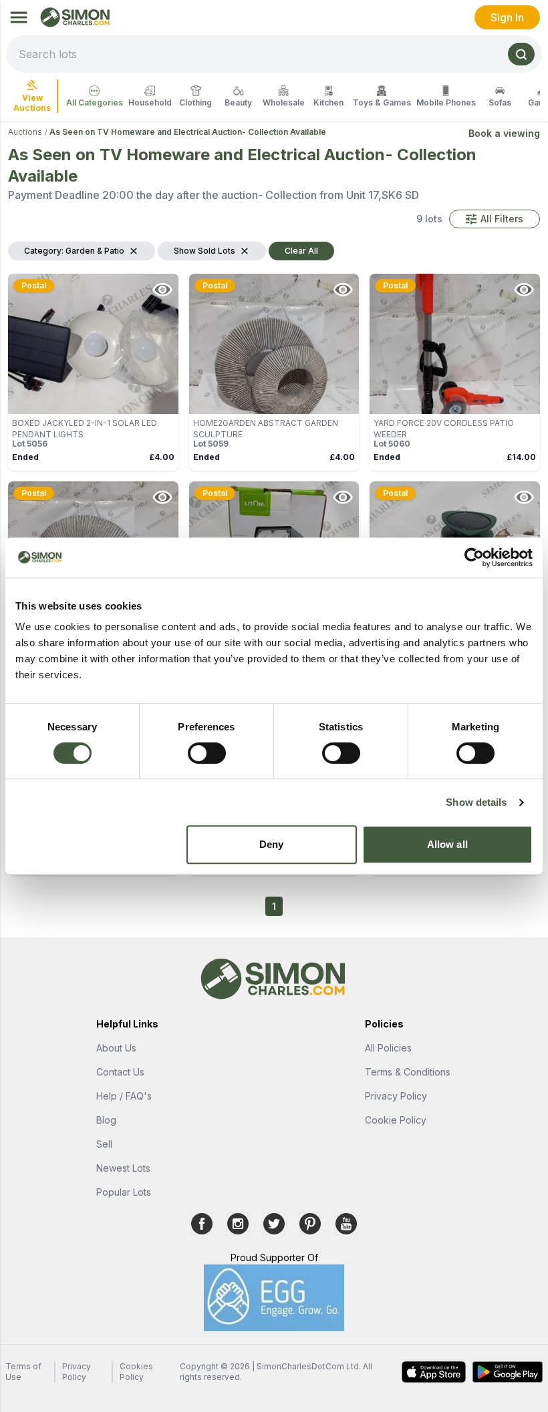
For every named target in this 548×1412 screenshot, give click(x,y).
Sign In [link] (507, 17)
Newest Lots (123, 1168)
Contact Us (120, 1072)
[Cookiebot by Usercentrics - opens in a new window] (474, 557)
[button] (494, 219)
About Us (116, 1047)
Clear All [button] (301, 251)
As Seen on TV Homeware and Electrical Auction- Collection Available (187, 132)
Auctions (25, 132)
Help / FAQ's (124, 1096)
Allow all (447, 844)
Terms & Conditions (407, 1072)
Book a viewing (504, 133)
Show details (476, 802)
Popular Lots (123, 1192)
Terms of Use (23, 1371)
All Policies (388, 1047)
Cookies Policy (136, 1371)
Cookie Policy (395, 1120)
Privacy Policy (396, 1096)
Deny (271, 844)
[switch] (207, 753)
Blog (106, 1120)
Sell (104, 1144)
